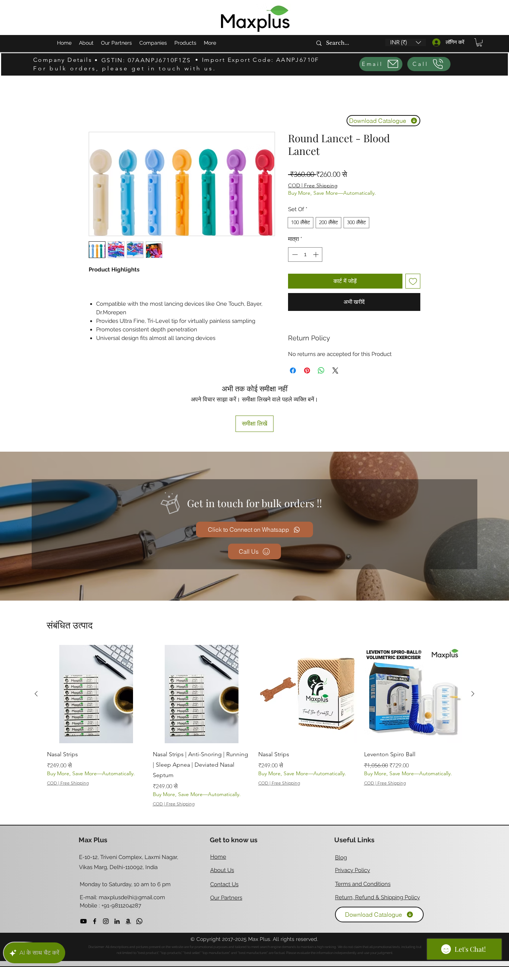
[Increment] (317, 254)
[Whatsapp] (139, 871)
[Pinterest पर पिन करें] (307, 370)
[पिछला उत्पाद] (36, 644)
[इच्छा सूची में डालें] (413, 281)
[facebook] (94, 871)
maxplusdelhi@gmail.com (132, 847)
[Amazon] (128, 871)
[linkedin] (117, 871)
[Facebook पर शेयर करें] (292, 370)
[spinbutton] (305, 254)
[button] (405, 42)
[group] (254, 676)
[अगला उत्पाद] (472, 644)
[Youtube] (83, 871)
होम (92, 104)
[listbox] (405, 42)
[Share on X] (335, 370)
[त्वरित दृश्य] (96, 645)
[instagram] (106, 871)
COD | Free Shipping (313, 185)
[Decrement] (294, 254)
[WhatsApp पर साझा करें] (321, 370)
